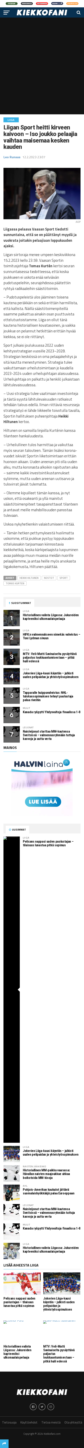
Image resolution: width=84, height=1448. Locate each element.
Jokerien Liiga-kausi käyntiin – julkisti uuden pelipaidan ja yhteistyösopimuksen (50, 675)
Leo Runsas (11, 157)
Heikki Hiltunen (29, 578)
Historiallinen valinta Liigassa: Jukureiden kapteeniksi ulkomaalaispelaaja (51, 617)
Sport (64, 578)
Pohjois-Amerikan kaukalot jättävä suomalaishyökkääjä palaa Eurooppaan (48, 1191)
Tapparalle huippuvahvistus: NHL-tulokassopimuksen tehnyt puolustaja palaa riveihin (48, 696)
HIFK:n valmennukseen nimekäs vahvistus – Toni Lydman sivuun (51, 636)
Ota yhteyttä (73, 1422)
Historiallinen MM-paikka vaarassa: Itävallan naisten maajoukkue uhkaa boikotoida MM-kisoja (46, 1174)
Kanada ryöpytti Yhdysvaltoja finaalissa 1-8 (51, 712)
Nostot (49, 578)
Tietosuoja (9, 1422)
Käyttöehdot (29, 1422)
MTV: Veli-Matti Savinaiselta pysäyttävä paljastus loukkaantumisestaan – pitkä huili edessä (49, 657)
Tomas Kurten (15, 583)
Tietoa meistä (51, 1422)
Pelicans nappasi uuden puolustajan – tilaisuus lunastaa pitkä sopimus (48, 843)
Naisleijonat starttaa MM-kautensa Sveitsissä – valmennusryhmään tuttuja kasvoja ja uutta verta (49, 735)
